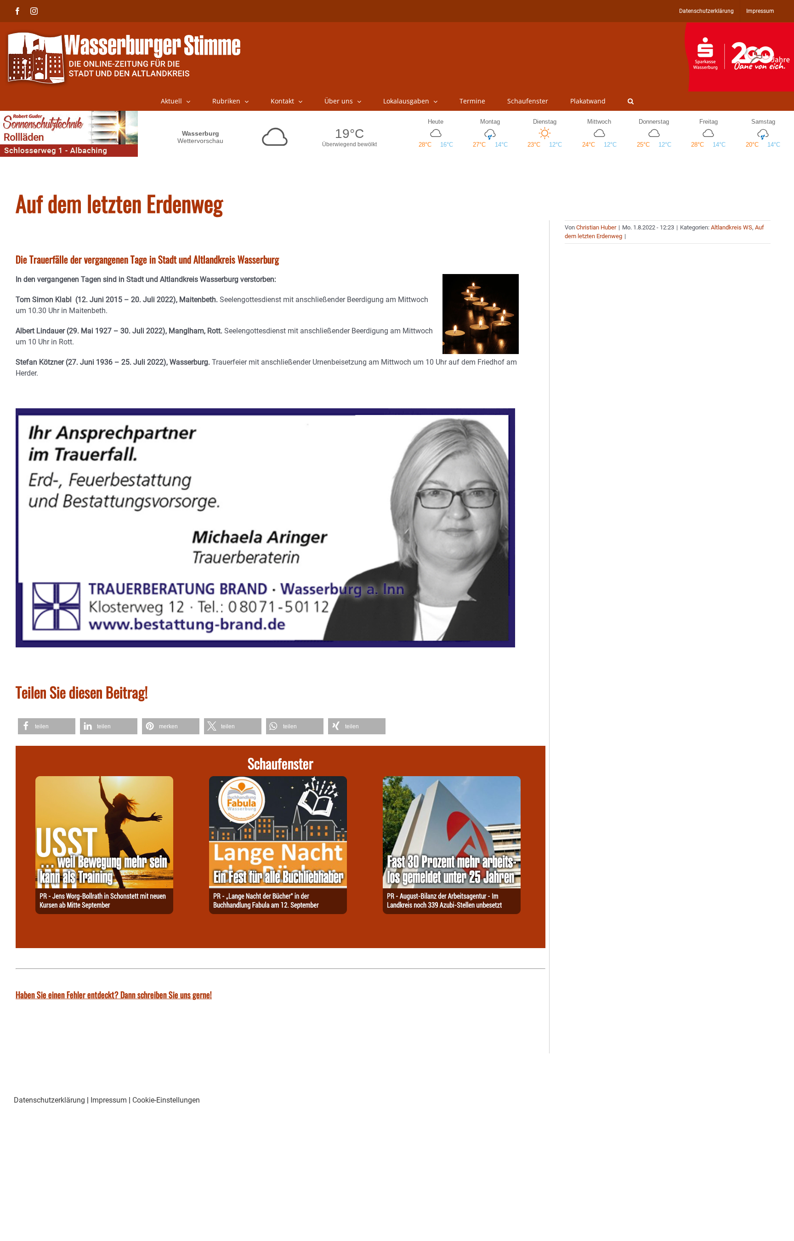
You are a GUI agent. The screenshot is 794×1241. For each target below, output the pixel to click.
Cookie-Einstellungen (166, 1100)
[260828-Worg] (104, 781)
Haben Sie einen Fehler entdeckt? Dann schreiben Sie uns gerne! (114, 995)
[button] (631, 101)
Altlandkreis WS (731, 227)
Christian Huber (596, 227)
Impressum (109, 1100)
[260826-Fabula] (278, 781)
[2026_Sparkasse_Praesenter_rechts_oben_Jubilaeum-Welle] (739, 27)
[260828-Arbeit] (452, 781)
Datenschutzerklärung (49, 1100)
